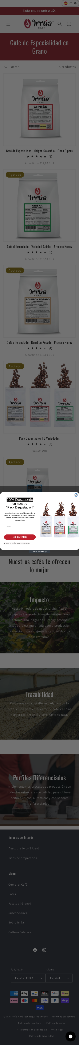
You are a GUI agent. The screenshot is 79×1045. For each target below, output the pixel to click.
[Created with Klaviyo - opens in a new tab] (39, 551)
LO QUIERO (20, 537)
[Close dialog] (76, 494)
